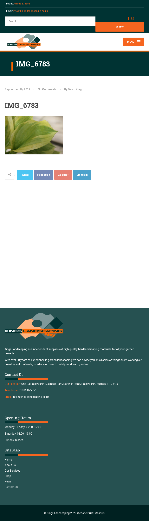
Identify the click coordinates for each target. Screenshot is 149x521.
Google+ (63, 174)
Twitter (24, 174)
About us (10, 465)
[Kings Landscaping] (26, 41)
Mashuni (100, 513)
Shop (8, 476)
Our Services (12, 470)
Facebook (43, 174)
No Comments (47, 89)
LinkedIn (82, 174)
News (8, 481)
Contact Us (11, 487)
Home (8, 459)
